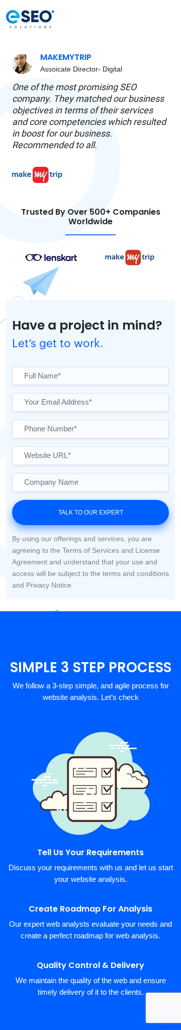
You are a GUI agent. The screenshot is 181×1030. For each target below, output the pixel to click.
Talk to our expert (90, 512)
